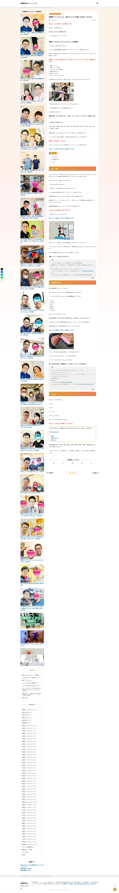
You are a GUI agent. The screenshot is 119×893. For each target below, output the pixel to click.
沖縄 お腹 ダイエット (26, 720)
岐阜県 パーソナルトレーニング (29, 778)
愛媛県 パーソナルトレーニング (29, 823)
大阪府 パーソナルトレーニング (29, 794)
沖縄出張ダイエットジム (28, 3)
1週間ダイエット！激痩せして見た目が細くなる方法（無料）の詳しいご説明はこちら (79, 883)
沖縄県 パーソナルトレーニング (29, 709)
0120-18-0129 (55, 432)
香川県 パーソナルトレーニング (29, 820)
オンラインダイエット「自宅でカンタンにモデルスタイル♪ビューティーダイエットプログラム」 (31, 690)
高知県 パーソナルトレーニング (29, 825)
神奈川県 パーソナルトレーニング (29, 775)
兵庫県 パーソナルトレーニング (29, 796)
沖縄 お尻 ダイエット (26, 715)
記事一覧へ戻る (72, 472)
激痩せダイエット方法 (27, 849)
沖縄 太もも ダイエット (27, 717)
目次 (52, 153)
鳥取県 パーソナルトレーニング (29, 804)
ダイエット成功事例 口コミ (28, 847)
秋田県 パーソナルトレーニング (29, 736)
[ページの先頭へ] (115, 889)
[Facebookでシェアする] (63, 463)
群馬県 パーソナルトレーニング (29, 765)
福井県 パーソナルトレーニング (29, 751)
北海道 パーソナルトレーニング (29, 725)
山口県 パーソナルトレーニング (29, 815)
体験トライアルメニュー (27, 680)
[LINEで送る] (82, 463)
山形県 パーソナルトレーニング (29, 738)
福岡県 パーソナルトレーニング (29, 828)
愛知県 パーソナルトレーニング (29, 783)
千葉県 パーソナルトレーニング (29, 770)
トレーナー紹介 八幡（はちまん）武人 (30, 685)
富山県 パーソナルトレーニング (29, 746)
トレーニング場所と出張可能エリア (30, 683)
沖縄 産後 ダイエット (26, 722)
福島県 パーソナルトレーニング (29, 741)
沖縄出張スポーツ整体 (26, 868)
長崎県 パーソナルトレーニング (29, 833)
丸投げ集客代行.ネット (26, 870)
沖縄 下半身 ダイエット (27, 712)
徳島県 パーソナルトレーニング (29, 818)
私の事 (23, 854)
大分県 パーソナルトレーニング (29, 839)
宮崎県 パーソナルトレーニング (55, 13)
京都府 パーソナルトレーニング (29, 791)
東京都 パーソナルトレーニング (29, 773)
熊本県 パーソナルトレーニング (29, 836)
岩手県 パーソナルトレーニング (29, 730)
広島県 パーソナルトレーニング (29, 812)
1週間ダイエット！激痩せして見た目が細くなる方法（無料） (31, 694)
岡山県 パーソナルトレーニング (29, 810)
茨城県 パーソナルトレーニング (29, 759)
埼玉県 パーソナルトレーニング (29, 767)
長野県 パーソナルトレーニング (29, 757)
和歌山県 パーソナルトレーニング (29, 802)
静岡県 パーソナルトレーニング (29, 781)
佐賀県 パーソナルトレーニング (29, 831)
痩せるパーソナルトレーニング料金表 (30, 675)
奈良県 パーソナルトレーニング (29, 799)
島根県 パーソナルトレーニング (29, 807)
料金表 (52, 436)
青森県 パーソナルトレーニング (29, 728)
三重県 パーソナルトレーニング (29, 786)
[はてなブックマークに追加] (72, 463)
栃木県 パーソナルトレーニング (29, 762)
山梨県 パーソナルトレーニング (29, 754)
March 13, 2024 (88, 274)
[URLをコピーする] (91, 463)
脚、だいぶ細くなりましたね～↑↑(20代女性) (30, 492)
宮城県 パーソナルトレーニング (29, 733)
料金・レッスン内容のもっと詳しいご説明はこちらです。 (62, 148)
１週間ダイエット (55, 438)
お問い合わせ (54, 440)
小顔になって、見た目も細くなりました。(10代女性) (32, 471)
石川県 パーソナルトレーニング (29, 749)
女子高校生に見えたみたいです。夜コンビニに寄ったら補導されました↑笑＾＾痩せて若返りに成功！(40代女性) (31, 608)
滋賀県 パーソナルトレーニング (29, 788)
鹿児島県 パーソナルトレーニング (29, 844)
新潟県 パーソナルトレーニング (29, 744)
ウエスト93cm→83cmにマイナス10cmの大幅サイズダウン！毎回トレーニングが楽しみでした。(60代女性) (32, 241)
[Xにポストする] (53, 463)
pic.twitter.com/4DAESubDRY (66, 382)
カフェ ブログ (25, 852)
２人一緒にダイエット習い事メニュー (30, 677)
